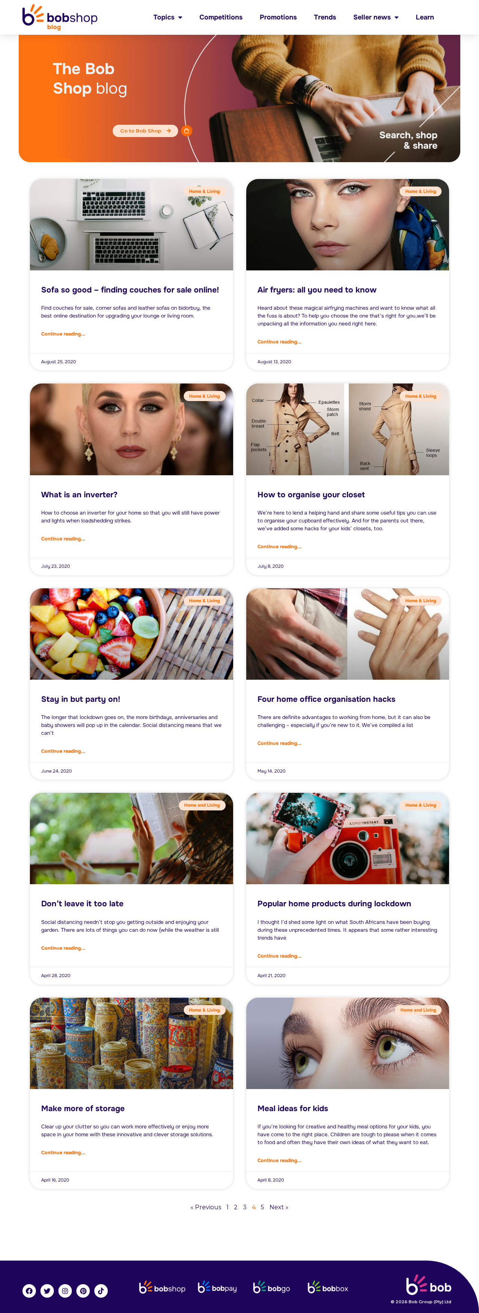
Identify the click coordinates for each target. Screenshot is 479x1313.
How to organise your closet (311, 495)
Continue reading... (63, 334)
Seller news (372, 17)
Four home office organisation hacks (326, 699)
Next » (279, 1207)
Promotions (278, 17)
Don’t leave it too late (82, 904)
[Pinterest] (83, 1291)
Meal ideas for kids (292, 1108)
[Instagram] (65, 1291)
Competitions (220, 17)
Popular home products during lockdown (334, 904)
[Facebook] (29, 1291)
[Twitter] (47, 1291)
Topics (163, 17)
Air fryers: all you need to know (316, 290)
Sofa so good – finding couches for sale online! (130, 290)
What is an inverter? (79, 495)
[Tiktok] (101, 1291)
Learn (425, 17)
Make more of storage (83, 1108)
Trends (325, 17)
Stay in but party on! (80, 699)
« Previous (205, 1207)
